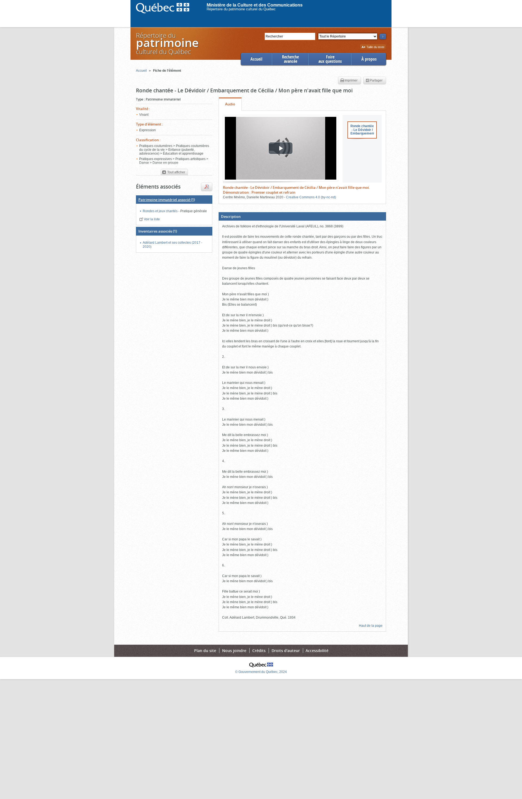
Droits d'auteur (286, 650)
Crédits (259, 650)
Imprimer (351, 80)
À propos (369, 59)
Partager (376, 80)
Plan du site (205, 650)
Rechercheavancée (290, 59)
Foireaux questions (330, 59)
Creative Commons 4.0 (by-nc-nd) (311, 197)
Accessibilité (317, 650)
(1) (166, 199)
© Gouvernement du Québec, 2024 (261, 672)
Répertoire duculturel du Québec (167, 43)
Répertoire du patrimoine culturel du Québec (241, 9)
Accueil (256, 59)
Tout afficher (175, 172)
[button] (302, 216)
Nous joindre (234, 650)
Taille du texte (375, 47)
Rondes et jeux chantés (160, 211)
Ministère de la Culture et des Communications (255, 5)
